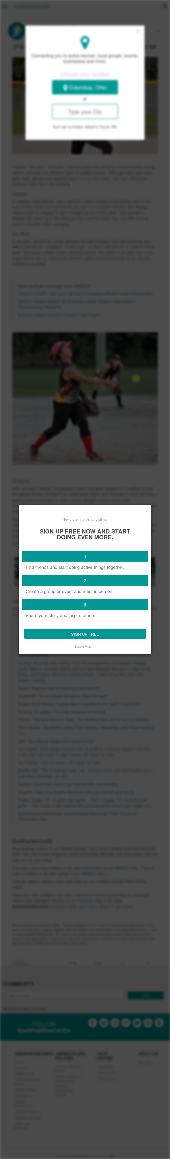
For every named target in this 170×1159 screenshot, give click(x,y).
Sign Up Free (85, 634)
